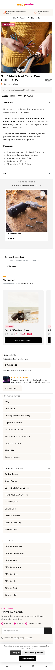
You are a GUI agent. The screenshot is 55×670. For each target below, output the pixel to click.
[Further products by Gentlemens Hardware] (48, 80)
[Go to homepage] (26, 4)
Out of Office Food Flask (17, 330)
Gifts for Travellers (13, 546)
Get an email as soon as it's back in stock (20, 90)
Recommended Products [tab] (26, 185)
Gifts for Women (13, 567)
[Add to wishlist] (48, 25)
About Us (9, 450)
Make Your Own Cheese (16, 495)
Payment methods (14, 422)
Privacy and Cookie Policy (17, 436)
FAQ (7, 401)
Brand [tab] (5, 173)
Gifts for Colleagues (14, 553)
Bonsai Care (10, 509)
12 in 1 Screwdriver (13, 234)
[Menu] (7, 666)
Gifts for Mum (11, 574)
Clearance (9, 280)
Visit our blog (11, 388)
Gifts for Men (11, 595)
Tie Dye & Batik (12, 502)
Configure (16, 653)
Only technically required (33, 653)
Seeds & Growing (13, 523)
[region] (26, 47)
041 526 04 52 (11, 365)
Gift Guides (9, 540)
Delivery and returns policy (17, 415)
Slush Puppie (11, 481)
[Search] (20, 666)
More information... (26, 648)
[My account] (46, 666)
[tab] (27, 102)
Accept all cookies (27, 658)
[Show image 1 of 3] (15, 70)
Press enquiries (12, 457)
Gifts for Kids (11, 581)
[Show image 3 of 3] (23, 70)
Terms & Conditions (14, 429)
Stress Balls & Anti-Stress (17, 488)
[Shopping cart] (32, 666)
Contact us (10, 409)
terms (30, 638)
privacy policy (19, 638)
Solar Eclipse (11, 530)
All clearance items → (29, 283)
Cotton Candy (11, 474)
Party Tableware (12, 516)
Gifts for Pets (11, 560)
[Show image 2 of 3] (19, 70)
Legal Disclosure (13, 443)
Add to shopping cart (23, 340)
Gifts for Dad (11, 588)
